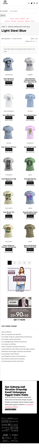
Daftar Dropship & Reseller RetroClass (13, 346)
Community (30, 143)
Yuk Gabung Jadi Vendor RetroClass (12, 361)
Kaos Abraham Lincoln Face (9, 79)
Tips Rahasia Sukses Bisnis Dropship (13, 359)
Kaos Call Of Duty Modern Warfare (30, 246)
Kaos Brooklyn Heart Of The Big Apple (30, 213)
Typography (8, 175)
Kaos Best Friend (30, 147)
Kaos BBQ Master (9, 115)
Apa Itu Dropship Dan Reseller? (11, 334)
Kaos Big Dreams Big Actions (9, 179)
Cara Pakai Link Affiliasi (8, 344)
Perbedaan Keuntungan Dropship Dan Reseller (16, 351)
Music (30, 175)
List (36, 38)
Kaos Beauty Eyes (30, 115)
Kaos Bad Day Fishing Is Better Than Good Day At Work (30, 81)
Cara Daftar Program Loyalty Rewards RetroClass (16, 337)
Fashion (30, 111)
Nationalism (9, 75)
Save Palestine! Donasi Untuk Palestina (13, 356)
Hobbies (30, 75)
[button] (10, 409)
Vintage (9, 143)
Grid (32, 38)
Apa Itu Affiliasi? (6, 332)
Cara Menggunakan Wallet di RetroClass (14, 342)
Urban (30, 208)
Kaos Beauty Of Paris (8, 147)
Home (3, 27)
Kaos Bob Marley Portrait (30, 179)
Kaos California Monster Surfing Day (9, 246)
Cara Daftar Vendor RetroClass (11, 339)
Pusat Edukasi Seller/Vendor (10, 354)
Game (30, 241)
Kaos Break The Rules (8, 213)
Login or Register (29, 3)
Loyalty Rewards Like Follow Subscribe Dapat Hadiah (18, 349)
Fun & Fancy (8, 208)
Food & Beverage (9, 111)
